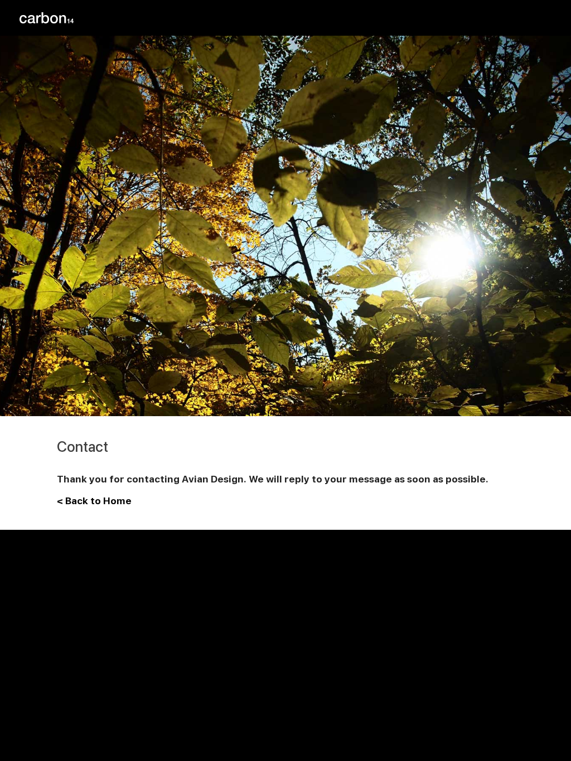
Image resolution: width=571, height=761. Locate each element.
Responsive (472, 18)
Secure (367, 18)
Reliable (415, 18)
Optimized (532, 18)
